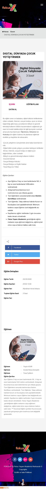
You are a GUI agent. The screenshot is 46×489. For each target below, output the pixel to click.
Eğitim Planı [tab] (33, 104)
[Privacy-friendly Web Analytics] (4, 487)
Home (6, 32)
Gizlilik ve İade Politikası (23, 472)
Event (12, 32)
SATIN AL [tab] (13, 109)
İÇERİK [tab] (12, 104)
